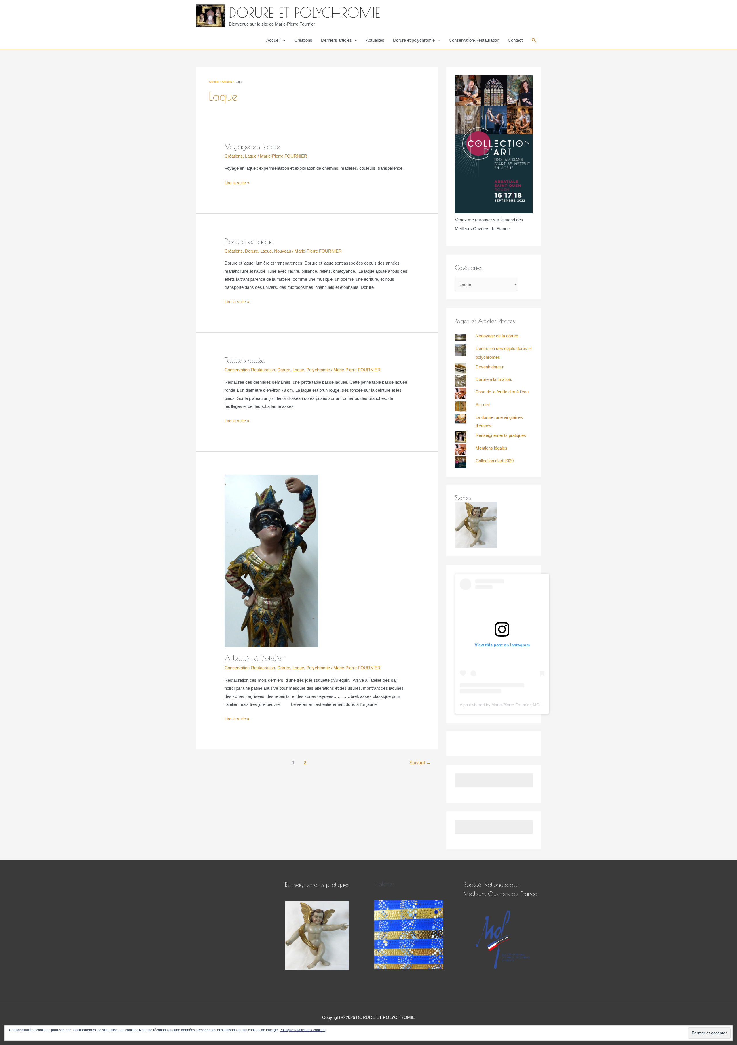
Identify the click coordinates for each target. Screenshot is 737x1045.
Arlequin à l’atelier (254, 658)
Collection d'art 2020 (495, 460)
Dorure (251, 251)
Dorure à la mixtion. (494, 379)
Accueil (273, 40)
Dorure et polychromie (414, 40)
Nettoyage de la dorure (497, 335)
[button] (534, 40)
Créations (303, 40)
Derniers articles (336, 40)
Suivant (420, 762)
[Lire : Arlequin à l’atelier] (271, 560)
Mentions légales (491, 448)
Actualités (375, 40)
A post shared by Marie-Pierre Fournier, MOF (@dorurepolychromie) (522, 704)
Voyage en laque (252, 146)
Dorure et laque (249, 241)
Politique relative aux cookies (302, 1030)
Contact (515, 40)
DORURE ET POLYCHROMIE (304, 12)
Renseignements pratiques (501, 435)
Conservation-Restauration (474, 40)
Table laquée (245, 360)
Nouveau (282, 251)
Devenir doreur (490, 366)
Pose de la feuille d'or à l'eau (502, 391)
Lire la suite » (237, 182)
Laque (251, 156)
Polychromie (318, 369)
